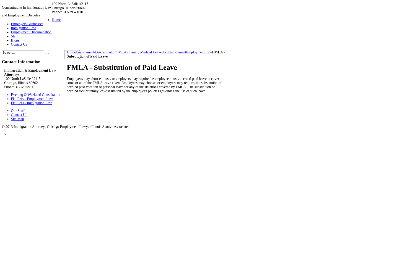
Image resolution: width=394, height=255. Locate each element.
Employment (177, 52)
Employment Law (199, 52)
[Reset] (47, 53)
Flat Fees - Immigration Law (31, 103)
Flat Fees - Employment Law (32, 99)
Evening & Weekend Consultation (35, 95)
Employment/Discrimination (96, 52)
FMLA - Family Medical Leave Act (142, 52)
